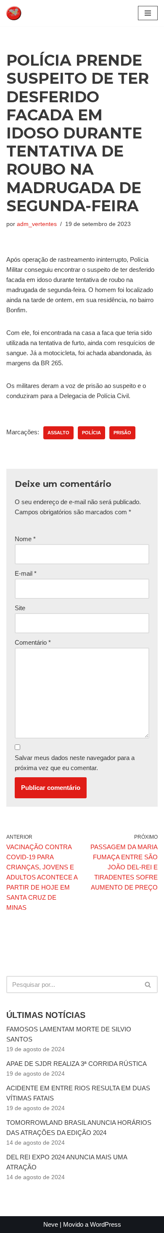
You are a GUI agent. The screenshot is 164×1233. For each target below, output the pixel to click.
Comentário (33, 642)
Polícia (91, 432)
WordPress (105, 1224)
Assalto (58, 432)
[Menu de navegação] (148, 13)
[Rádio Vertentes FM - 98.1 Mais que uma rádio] (31, 13)
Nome (25, 538)
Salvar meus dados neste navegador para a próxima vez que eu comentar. (75, 762)
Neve (50, 1224)
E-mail (26, 573)
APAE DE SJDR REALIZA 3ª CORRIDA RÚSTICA (76, 1063)
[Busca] (148, 984)
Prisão (122, 432)
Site (20, 607)
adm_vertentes (37, 224)
